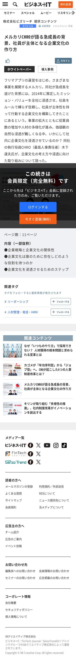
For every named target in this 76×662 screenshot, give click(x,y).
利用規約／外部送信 (51, 486)
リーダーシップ (18, 301)
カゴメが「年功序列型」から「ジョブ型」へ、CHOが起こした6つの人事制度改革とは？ (47, 369)
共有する (65, 60)
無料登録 (65, 4)
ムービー (46, 13)
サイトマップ (13, 500)
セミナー (9, 13)
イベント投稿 (13, 546)
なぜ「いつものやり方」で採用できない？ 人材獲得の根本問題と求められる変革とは (48, 350)
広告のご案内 (13, 539)
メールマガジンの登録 (19, 486)
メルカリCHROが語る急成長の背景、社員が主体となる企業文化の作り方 (47, 386)
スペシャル (28, 13)
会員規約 (10, 507)
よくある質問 (13, 493)
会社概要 (10, 603)
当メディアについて (51, 507)
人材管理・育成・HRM (23, 312)
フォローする (63, 301)
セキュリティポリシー (19, 610)
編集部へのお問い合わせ (20, 571)
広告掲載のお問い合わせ (54, 578)
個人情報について (16, 616)
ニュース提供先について (54, 500)
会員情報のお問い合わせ (54, 571)
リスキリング (65, 13)
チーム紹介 (12, 532)
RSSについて (47, 493)
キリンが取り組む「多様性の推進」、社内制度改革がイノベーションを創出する (47, 407)
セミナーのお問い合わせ (20, 578)
